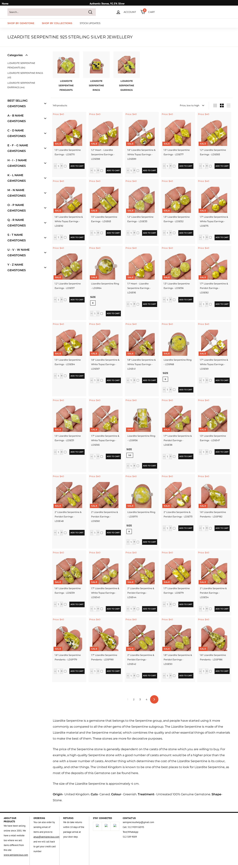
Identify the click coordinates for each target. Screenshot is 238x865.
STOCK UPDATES (90, 23)
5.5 (129, 455)
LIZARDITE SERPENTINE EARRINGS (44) (21, 85)
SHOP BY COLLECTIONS (57, 23)
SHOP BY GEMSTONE (20, 23)
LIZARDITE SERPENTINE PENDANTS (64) (21, 65)
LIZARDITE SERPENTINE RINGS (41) (25, 75)
